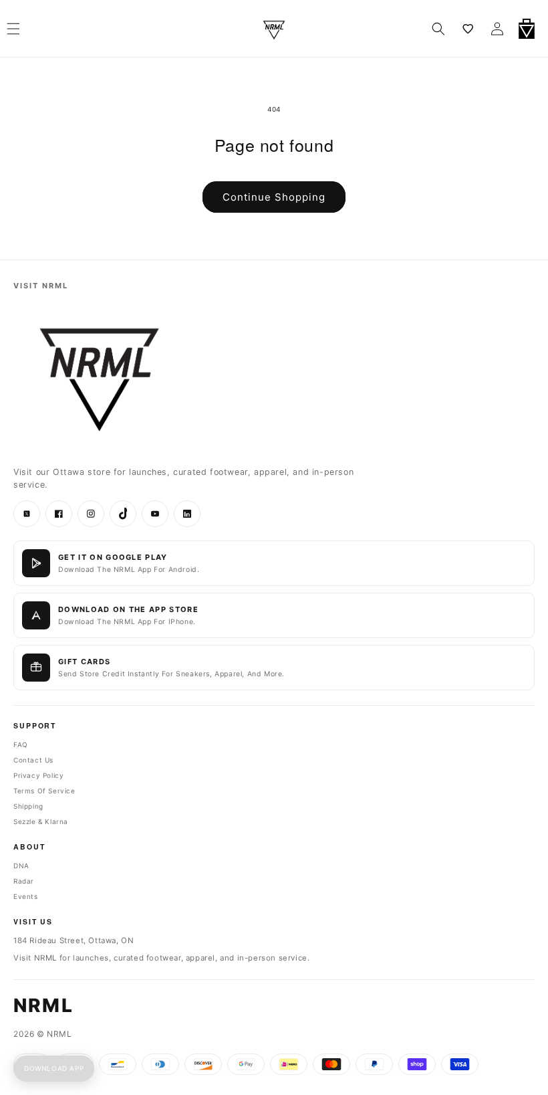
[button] (438, 28)
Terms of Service (44, 791)
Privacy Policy (38, 775)
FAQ (20, 744)
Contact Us (33, 760)
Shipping (28, 806)
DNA (21, 866)
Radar (23, 881)
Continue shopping (274, 197)
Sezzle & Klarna (40, 821)
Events (25, 896)
